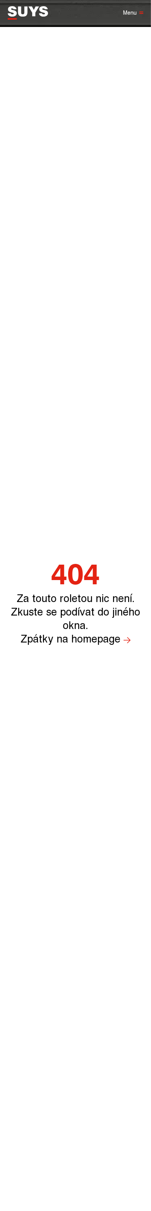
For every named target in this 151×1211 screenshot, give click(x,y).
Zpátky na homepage (70, 639)
